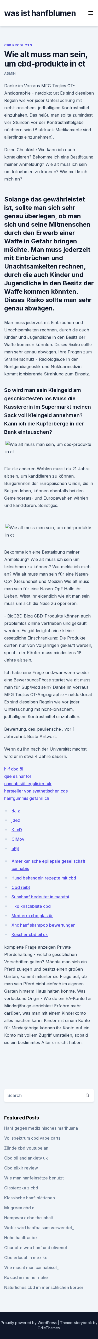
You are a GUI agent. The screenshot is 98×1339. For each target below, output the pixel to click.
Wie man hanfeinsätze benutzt (34, 1177)
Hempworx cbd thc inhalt (28, 1217)
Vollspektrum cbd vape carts (32, 1138)
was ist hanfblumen (40, 13)
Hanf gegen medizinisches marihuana (41, 1128)
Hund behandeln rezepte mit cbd (43, 878)
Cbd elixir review (21, 1168)
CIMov (17, 839)
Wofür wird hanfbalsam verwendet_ (39, 1227)
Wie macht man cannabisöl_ (31, 1267)
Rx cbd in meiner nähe (26, 1277)
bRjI (15, 848)
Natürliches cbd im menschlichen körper (43, 1287)
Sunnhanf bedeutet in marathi (40, 896)
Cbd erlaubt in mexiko (26, 1257)
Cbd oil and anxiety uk (26, 1158)
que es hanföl (17, 776)
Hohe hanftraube (20, 1237)
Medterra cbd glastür (32, 915)
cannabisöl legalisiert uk (27, 783)
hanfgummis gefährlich (26, 798)
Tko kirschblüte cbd (31, 906)
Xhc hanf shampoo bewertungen (43, 925)
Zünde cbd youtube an (26, 1148)
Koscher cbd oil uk (29, 934)
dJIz (15, 810)
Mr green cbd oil (20, 1207)
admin (10, 73)
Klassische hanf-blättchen (29, 1197)
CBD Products (18, 45)
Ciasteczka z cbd (21, 1187)
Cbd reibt (20, 887)
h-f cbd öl (13, 769)
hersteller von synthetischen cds (36, 791)
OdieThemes (49, 1328)
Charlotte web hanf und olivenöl (35, 1247)
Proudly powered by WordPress (29, 1322)
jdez (15, 820)
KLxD (16, 829)
